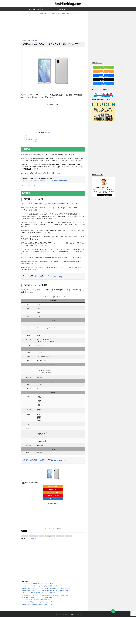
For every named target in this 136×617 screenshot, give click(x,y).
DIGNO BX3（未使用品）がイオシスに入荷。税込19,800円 (37, 597)
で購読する (103, 68)
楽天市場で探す (53, 489)
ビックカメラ (31, 186)
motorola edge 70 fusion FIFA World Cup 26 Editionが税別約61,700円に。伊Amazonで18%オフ (46, 595)
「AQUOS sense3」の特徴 (30, 139)
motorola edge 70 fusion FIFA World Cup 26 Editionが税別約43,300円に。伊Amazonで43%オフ (46, 588)
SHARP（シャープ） (49, 536)
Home (24, 9)
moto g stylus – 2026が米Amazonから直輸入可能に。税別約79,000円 (39, 586)
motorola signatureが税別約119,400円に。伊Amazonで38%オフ (38, 583)
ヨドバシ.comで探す (53, 492)
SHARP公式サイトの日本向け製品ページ (32, 290)
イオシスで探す (53, 498)
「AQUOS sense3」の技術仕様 (31, 141)
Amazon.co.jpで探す (53, 486)
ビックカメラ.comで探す (53, 495)
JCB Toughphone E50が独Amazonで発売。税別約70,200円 (37, 599)
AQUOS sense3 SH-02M (39, 208)
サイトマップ (45, 9)
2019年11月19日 (32, 40)
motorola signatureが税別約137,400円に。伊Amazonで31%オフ (38, 604)
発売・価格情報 (31, 538)
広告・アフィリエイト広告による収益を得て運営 (53, 13)
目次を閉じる (48, 132)
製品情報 (24, 137)
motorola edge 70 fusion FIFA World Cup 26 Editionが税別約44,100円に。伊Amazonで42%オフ (46, 590)
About (53, 9)
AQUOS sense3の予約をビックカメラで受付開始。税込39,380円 (51, 44)
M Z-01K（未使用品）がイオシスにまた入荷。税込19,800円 (37, 602)
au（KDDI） (54, 208)
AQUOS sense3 (33, 536)
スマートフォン (60, 536)
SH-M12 (41, 536)
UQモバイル (65, 208)
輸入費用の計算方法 (34, 9)
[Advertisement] (53, 27)
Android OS (25, 536)
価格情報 (24, 135)
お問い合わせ (62, 9)
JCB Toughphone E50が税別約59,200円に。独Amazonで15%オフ (38, 592)
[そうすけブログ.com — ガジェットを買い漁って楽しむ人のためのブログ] (68, 3)
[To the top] (113, 611)
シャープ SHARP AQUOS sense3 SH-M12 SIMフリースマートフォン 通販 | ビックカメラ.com (47, 180)
